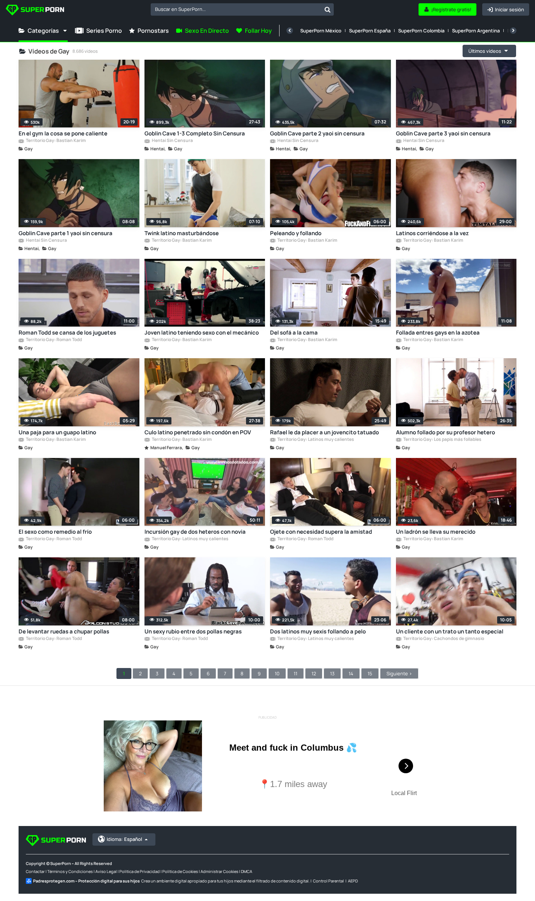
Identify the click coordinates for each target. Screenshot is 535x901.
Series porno (104, 31)
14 (351, 673)
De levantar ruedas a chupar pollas (64, 631)
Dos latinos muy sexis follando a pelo (318, 631)
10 (277, 673)
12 (314, 673)
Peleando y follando (295, 233)
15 (370, 673)
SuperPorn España (370, 30)
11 (295, 673)
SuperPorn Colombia (421, 30)
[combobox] (242, 9)
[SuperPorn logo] (35, 10)
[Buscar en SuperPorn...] (327, 9)
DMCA (246, 871)
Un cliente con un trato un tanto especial (449, 631)
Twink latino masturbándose (181, 233)
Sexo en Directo (207, 31)
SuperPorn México (320, 30)
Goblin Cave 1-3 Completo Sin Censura (194, 133)
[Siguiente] (513, 30)
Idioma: (124, 839)
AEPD (353, 881)
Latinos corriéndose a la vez (432, 233)
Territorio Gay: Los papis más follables (442, 439)
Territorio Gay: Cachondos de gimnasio (443, 638)
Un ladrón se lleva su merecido (435, 532)
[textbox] (236, 9)
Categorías (43, 31)
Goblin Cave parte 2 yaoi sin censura (317, 133)
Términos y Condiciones (70, 871)
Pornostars (153, 31)
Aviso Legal (106, 871)
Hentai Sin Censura (172, 140)
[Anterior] (289, 30)
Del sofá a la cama (294, 332)
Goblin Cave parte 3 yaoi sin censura (443, 133)
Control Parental (328, 881)
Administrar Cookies (219, 871)
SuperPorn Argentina (476, 30)
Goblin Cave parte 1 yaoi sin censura (65, 233)
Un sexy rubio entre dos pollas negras (193, 631)
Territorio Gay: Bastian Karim (55, 140)
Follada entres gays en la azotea (438, 332)
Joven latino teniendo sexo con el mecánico (201, 332)
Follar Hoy (258, 31)
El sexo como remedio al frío (55, 532)
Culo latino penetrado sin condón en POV (197, 432)
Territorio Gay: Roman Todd (53, 340)
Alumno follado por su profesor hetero (445, 432)
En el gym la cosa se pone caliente (63, 133)
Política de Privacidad (139, 871)
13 (332, 673)
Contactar (35, 871)
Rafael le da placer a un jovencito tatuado (324, 432)
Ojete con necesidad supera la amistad (321, 532)
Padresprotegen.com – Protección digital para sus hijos (86, 881)
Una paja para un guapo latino (57, 432)
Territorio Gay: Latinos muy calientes (315, 439)
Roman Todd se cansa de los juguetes (67, 332)
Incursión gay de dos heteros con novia (195, 532)
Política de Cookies (180, 871)
